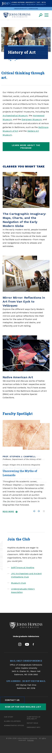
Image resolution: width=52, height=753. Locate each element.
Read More (8, 511)
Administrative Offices (14, 725)
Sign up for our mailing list (23, 706)
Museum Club (18, 583)
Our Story (8, 717)
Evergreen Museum (32, 119)
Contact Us (12, 700)
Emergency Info (33, 727)
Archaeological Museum (15, 115)
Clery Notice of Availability (33, 718)
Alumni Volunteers (12, 721)
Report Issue (32, 723)
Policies (30, 740)
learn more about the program (26, 146)
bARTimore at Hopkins (22, 567)
